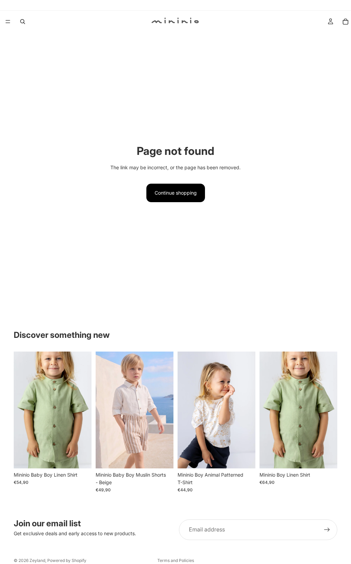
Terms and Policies (175, 560)
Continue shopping (176, 193)
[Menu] (8, 21)
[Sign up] (327, 530)
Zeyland (37, 560)
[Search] (22, 21)
